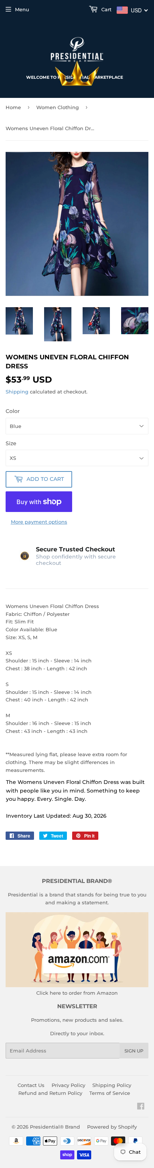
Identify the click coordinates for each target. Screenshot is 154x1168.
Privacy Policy (68, 1085)
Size (11, 443)
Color (13, 411)
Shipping (17, 392)
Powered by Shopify (112, 1127)
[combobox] (132, 10)
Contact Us (31, 1085)
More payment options (39, 522)
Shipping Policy (111, 1085)
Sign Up (134, 1051)
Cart (105, 9)
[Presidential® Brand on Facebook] (141, 1107)
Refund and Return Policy (50, 1093)
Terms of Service (109, 1093)
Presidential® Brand (55, 1127)
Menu (22, 9)
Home (13, 107)
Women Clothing (57, 107)
